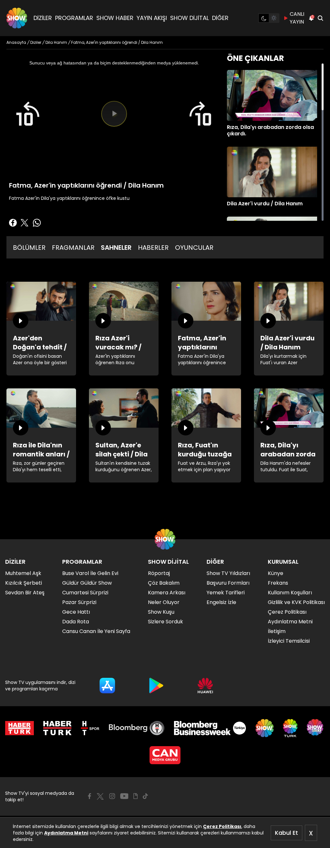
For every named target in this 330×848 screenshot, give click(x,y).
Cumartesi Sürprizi (85, 592)
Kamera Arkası (166, 592)
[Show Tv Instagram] (112, 796)
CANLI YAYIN (297, 17)
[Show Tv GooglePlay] (156, 685)
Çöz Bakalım (164, 583)
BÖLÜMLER (29, 247)
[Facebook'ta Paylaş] (13, 223)
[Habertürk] (19, 728)
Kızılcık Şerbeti (23, 583)
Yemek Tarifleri (226, 592)
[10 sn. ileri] (201, 113)
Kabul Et (286, 833)
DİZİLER (43, 18)
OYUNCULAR (194, 247)
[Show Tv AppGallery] (205, 685)
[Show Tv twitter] (100, 796)
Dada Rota (75, 621)
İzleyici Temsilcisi (289, 641)
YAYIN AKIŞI (152, 18)
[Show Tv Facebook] (89, 796)
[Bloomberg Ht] (137, 728)
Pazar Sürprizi (79, 602)
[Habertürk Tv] (57, 728)
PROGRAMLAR (74, 18)
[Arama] (320, 18)
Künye (275, 573)
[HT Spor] (90, 728)
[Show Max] (316, 728)
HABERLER (153, 247)
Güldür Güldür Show (87, 583)
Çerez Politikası (222, 826)
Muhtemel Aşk (23, 573)
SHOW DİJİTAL (189, 18)
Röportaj (159, 573)
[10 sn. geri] (27, 113)
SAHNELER (116, 247)
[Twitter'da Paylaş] (24, 223)
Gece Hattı (76, 612)
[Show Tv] (16, 18)
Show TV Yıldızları (228, 573)
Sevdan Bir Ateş (24, 592)
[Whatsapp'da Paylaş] (36, 222)
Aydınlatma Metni (66, 833)
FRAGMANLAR (73, 247)
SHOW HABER (114, 18)
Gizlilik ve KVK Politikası (296, 602)
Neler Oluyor (164, 602)
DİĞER (220, 18)
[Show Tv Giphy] (135, 796)
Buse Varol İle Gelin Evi (90, 573)
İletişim (277, 631)
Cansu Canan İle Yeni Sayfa (96, 631)
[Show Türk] (290, 728)
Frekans (278, 583)
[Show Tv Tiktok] (145, 796)
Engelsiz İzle (221, 602)
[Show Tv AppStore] (107, 685)
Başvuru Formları (228, 583)
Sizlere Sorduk (165, 621)
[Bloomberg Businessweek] (210, 728)
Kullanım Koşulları (290, 592)
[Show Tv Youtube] (124, 796)
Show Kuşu (161, 612)
